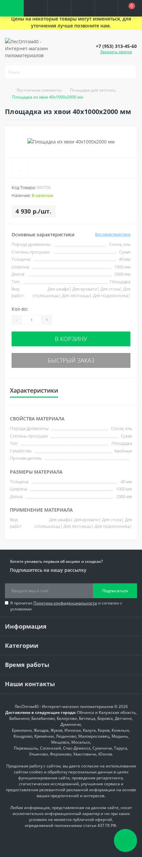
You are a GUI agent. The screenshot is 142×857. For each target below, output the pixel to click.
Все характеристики (112, 234)
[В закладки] (20, 168)
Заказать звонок (116, 52)
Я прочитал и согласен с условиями (66, 606)
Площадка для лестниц (93, 90)
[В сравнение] (37, 168)
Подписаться (115, 591)
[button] (59, 8)
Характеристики (34, 390)
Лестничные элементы (39, 90)
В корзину (71, 339)
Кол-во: (20, 309)
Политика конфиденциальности (65, 603)
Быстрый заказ (71, 360)
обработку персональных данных (80, 772)
